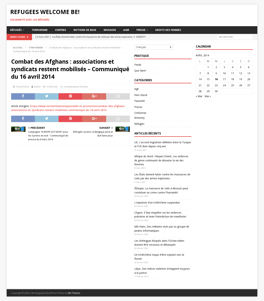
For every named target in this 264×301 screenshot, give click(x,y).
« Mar (199, 96)
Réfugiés (16, 30)
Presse (140, 30)
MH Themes (74, 293)
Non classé (140, 95)
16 (216, 79)
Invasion (110, 30)
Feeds (137, 64)
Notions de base (84, 30)
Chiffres (60, 30)
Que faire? (140, 70)
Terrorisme (40, 30)
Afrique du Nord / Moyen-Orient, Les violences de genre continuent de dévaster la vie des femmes (161, 160)
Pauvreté (139, 101)
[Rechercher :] (235, 36)
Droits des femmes (168, 30)
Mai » (208, 96)
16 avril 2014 (22, 86)
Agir (126, 30)
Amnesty (139, 117)
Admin (37, 86)
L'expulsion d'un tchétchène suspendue (157, 202)
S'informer (52, 86)
